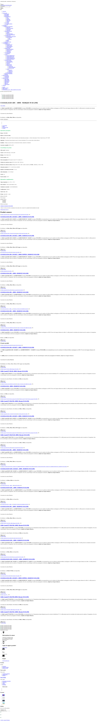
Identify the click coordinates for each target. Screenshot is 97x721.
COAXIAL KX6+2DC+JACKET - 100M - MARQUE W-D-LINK (17, 347)
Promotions (4, 666)
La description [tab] (4, 125)
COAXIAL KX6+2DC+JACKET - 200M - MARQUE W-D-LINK (17, 216)
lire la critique (3, 105)
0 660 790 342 (4, 647)
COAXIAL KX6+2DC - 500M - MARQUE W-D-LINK (14, 311)
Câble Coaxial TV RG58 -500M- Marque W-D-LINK (14, 371)
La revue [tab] (3, 128)
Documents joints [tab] (5, 127)
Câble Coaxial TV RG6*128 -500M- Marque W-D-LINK (15, 435)
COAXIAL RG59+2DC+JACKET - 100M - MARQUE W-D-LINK (17, 559)
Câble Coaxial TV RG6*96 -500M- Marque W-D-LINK (14, 401)
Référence (2, 196)
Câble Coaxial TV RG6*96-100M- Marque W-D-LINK (14, 597)
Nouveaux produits (5, 667)
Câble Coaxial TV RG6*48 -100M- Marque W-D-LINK (14, 525)
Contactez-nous (4, 674)
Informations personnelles (6, 681)
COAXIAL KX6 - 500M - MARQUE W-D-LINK (12, 330)
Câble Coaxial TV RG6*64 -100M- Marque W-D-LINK (14, 612)
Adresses (3, 683)
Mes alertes (4, 684)
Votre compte (3, 677)
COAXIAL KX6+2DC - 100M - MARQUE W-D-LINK (14, 273)
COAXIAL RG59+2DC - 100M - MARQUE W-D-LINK (14, 487)
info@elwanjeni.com (5, 660)
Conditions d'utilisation (6, 673)
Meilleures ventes (5, 668)
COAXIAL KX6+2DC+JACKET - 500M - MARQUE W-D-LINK (17, 235)
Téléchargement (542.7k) (4, 209)
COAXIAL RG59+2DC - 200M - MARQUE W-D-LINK (14, 540)
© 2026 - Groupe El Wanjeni (5, 720)
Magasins (3, 675)
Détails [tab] (3, 126)
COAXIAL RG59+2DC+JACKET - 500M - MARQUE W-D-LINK (17, 468)
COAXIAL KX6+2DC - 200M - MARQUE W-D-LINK (14, 292)
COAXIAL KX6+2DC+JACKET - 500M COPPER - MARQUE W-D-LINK (19, 254)
